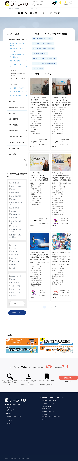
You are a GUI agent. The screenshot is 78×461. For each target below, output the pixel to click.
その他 (13, 268)
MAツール (14, 70)
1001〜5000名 (15, 261)
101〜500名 (14, 255)
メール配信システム (16, 84)
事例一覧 (11, 8)
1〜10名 (13, 245)
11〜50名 (13, 248)
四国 (12, 292)
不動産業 (13, 211)
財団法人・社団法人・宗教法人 (15, 236)
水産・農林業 (15, 183)
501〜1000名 (14, 258)
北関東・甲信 (15, 282)
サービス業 (14, 226)
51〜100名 (14, 251)
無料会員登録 (68, 378)
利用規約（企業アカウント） (50, 411)
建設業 (19, 186)
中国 (19, 289)
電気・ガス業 (15, 193)
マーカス (9, 420)
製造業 (13, 189)
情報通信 (13, 199)
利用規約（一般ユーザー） (50, 400)
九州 (19, 292)
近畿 (12, 289)
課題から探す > (17, 312)
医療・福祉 (14, 218)
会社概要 (9, 407)
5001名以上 (14, 264)
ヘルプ (44, 419)
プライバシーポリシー (48, 403)
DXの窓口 (9, 423)
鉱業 (12, 186)
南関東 (13, 279)
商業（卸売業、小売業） (16, 203)
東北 (20, 276)
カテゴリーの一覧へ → (25, 163)
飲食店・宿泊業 (15, 214)
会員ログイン (68, 381)
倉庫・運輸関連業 (16, 196)
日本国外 (13, 296)
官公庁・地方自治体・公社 (15, 230)
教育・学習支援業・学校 (16, 222)
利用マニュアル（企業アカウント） (52, 417)
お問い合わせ (10, 410)
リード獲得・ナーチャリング (35, 8)
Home (6, 8)
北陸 (12, 286)
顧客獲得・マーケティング (20, 8)
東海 (19, 286)
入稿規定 (44, 414)
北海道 (13, 276)
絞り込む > (17, 303)
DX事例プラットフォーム (14, 416)
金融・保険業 (15, 208)
